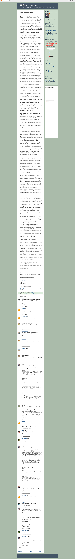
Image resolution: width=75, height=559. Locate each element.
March (48, 70)
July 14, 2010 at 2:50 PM (26, 436)
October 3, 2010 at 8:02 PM (26, 545)
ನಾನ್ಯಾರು (47, 35)
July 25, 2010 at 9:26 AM (26, 493)
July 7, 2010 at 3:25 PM (26, 306)
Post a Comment (22, 547)
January (49, 73)
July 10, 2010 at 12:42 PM (26, 428)
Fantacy (26, 293)
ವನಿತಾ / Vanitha (24, 438)
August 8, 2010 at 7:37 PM (26, 519)
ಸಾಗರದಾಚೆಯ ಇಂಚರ (25, 331)
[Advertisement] (49, 119)
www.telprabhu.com (49, 34)
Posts (48, 101)
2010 (48, 62)
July (48, 64)
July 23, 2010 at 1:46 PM (26, 482)
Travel (31, 293)
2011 (47, 60)
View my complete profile (51, 30)
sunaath (23, 308)
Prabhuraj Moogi (25, 445)
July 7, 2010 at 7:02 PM (26, 314)
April (48, 68)
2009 (48, 74)
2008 (48, 76)
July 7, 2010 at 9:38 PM (26, 346)
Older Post (41, 551)
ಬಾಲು (22, 430)
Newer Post (20, 551)
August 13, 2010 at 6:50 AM (26, 528)
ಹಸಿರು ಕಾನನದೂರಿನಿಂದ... (23, 280)
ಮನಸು (23, 298)
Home (31, 551)
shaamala (23, 421)
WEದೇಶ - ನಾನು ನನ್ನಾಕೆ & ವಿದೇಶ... (27, 12)
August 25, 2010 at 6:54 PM (26, 534)
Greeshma (23, 348)
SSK (22, 404)
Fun (29, 293)
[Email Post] (34, 292)
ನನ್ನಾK (33, 293)
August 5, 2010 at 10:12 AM (26, 505)
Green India (24, 495)
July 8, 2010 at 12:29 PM (26, 351)
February (49, 71)
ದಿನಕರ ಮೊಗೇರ (24, 339)
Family (23, 293)
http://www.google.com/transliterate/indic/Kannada (28, 288)
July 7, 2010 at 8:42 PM (26, 329)
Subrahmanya (24, 316)
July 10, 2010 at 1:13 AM (26, 419)
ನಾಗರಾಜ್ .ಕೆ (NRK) (25, 530)
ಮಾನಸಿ (47, 37)
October (49, 63)
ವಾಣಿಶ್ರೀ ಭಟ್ (23, 502)
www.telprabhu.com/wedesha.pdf (29, 269)
